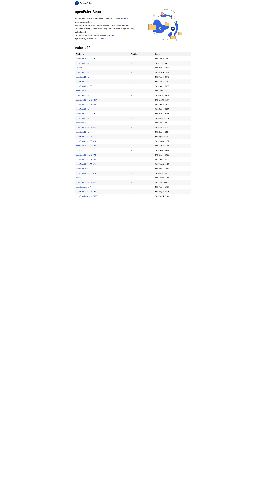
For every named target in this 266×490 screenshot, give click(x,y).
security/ (79, 178)
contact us (102, 39)
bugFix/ (79, 150)
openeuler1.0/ (81, 123)
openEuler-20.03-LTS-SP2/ (86, 182)
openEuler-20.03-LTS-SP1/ (86, 114)
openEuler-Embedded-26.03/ (86, 196)
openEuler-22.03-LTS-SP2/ (86, 155)
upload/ (79, 68)
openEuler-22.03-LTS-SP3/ (86, 173)
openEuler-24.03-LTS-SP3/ (86, 141)
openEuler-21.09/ (82, 95)
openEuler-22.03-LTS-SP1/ (86, 164)
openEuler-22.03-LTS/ (84, 137)
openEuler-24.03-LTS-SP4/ (86, 146)
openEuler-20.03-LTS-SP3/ (86, 104)
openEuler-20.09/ (82, 77)
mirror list (124, 19)
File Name (80, 54)
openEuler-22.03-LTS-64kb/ (86, 100)
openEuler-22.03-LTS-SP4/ (86, 159)
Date (156, 54)
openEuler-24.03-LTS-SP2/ (86, 127)
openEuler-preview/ (83, 187)
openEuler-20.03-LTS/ (84, 86)
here (112, 35)
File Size (134, 54)
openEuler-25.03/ (82, 118)
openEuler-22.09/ (82, 81)
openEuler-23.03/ (82, 72)
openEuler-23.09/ (82, 109)
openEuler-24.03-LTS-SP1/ (86, 59)
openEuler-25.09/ (82, 132)
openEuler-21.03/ (82, 63)
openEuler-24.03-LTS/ (84, 91)
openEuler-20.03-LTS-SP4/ (86, 191)
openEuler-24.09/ (82, 169)
